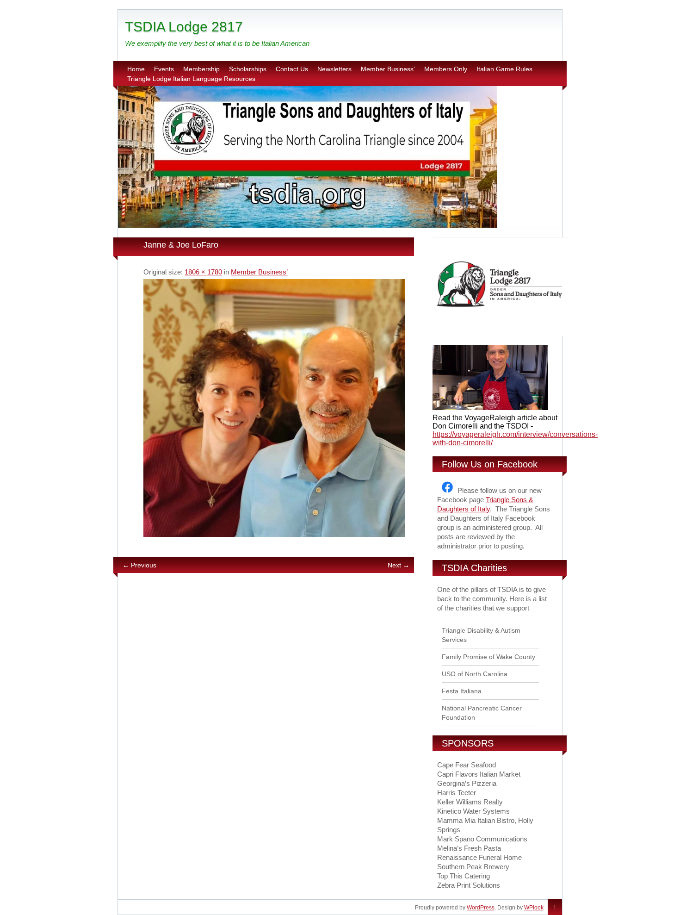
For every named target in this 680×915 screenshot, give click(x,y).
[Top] (554, 907)
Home (136, 69)
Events (164, 69)
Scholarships (247, 69)
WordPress (481, 907)
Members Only (445, 69)
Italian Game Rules (504, 69)
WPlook (534, 907)
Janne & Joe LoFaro (180, 244)
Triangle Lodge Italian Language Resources (191, 78)
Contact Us (292, 69)
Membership (201, 69)
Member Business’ (388, 69)
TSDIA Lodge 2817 (184, 26)
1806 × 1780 (203, 272)
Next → (398, 565)
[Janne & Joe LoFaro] (274, 408)
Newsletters (334, 69)
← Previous (139, 565)
